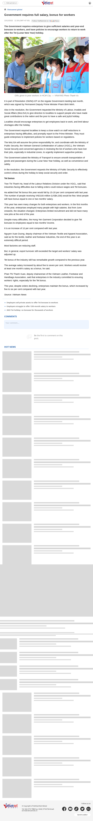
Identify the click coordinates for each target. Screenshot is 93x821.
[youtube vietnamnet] (70, 809)
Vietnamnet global (14, 10)
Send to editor (82, 815)
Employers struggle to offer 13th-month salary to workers (31, 306)
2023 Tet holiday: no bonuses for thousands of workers (30, 310)
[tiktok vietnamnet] (76, 809)
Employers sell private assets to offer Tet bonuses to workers (32, 302)
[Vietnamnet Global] (53, 5)
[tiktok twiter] (82, 809)
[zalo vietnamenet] (88, 809)
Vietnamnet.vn (11, 3)
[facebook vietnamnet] (64, 809)
